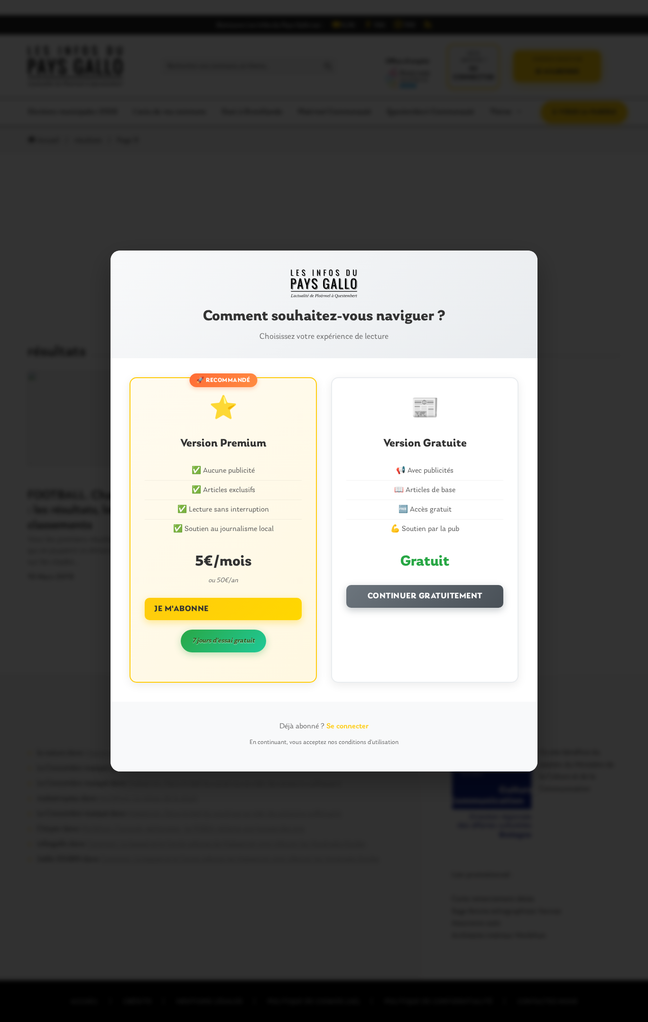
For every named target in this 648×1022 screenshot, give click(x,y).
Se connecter (347, 726)
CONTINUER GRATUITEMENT (425, 596)
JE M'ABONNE (181, 609)
